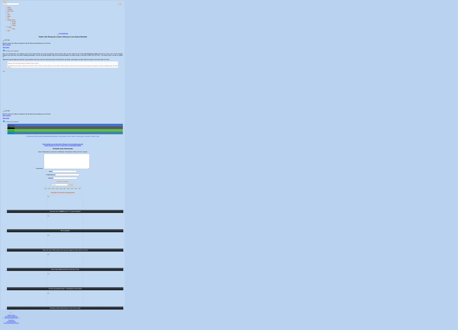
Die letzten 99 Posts (11, 316)
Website (50, 178)
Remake (93, 136)
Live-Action (88, 136)
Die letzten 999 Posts (11, 317)
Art (8, 18)
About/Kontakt (11, 321)
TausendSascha (50, 136)
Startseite (11, 320)
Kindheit (73, 136)
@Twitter (9, 9)
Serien (14, 23)
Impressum (7, 323)
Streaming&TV (11, 19)
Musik (8, 16)
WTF (8, 14)
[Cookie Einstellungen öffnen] (239, 328)
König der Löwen (80, 136)
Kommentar (40, 168)
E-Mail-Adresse (50, 174)
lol (8, 12)
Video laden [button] (6, 47)
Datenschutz (15, 323)
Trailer (97, 136)
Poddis (9, 27)
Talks (13, 28)
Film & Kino (62, 136)
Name (50, 171)
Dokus (14, 25)
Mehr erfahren (7, 44)
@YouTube (10, 10)
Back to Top (11, 315)
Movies (14, 21)
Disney (69, 136)
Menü (5, 2)
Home (9, 7)
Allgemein (56, 136)
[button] (11, 125)
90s (66, 136)
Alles (8, 30)
